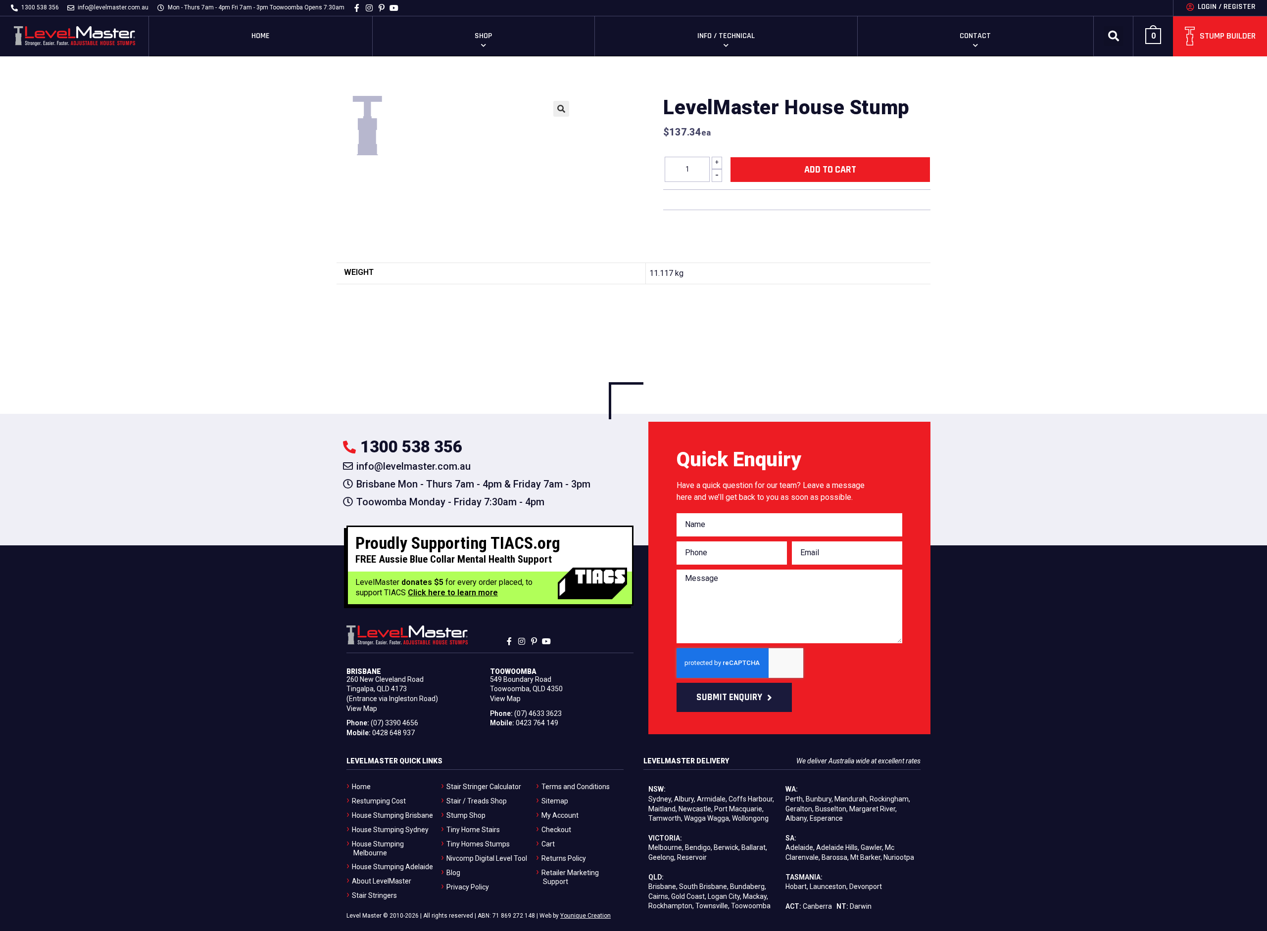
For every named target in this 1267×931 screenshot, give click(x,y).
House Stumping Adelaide (392, 867)
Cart (548, 844)
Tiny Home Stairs (473, 830)
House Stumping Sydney (390, 830)
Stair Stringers (374, 895)
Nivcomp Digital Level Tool (486, 858)
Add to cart (830, 169)
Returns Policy (563, 858)
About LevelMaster (381, 881)
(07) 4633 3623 (538, 713)
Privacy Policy (467, 887)
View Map (361, 708)
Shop (483, 36)
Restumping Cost (379, 801)
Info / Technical (726, 36)
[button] (1113, 36)
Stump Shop (466, 815)
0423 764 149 (537, 723)
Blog (453, 873)
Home (260, 36)
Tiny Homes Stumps (478, 844)
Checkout (556, 830)
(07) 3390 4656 (394, 723)
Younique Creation (585, 915)
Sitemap (554, 801)
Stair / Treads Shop (476, 801)
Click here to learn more (453, 592)
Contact (975, 36)
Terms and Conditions (575, 787)
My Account (560, 815)
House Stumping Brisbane (392, 815)
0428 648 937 (393, 733)
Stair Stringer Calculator (483, 787)
